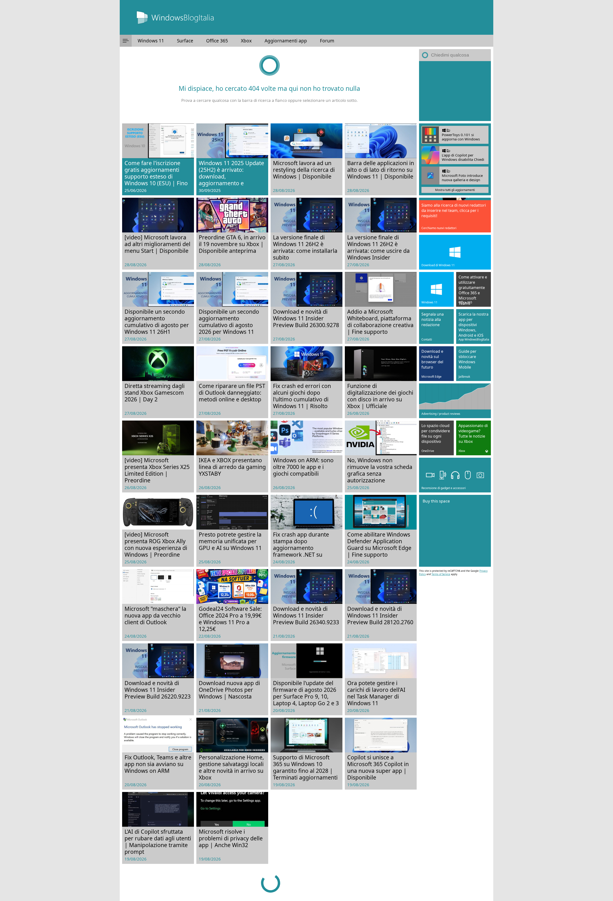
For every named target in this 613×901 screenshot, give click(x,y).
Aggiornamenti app (286, 41)
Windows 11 (151, 41)
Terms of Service (440, 574)
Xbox (246, 41)
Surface (185, 41)
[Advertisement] (455, 91)
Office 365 (217, 41)
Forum (327, 41)
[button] (126, 41)
